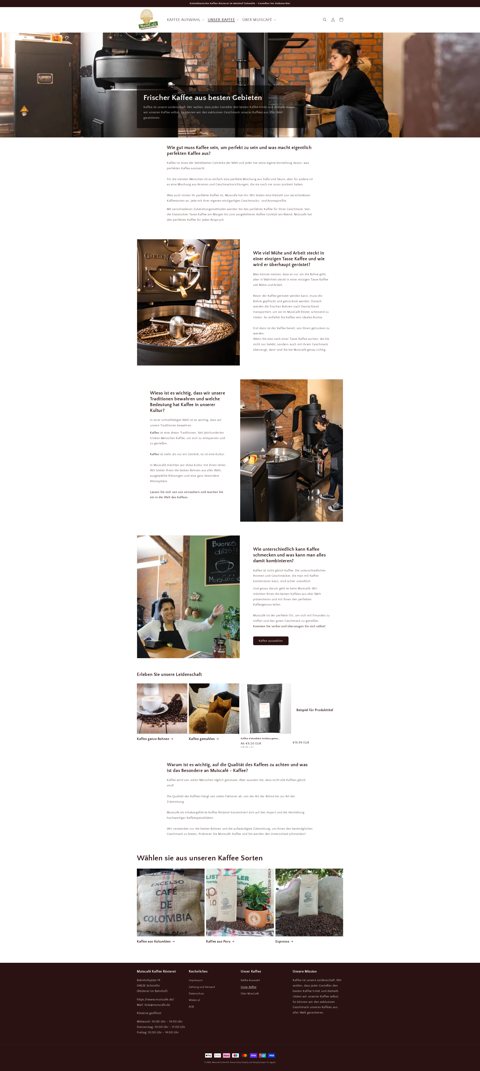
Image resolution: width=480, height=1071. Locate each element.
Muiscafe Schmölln (220, 1062)
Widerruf (194, 1000)
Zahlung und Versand (202, 987)
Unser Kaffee (248, 987)
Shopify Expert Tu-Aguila (264, 1062)
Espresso (282, 941)
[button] (185, 20)
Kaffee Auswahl (250, 980)
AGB (191, 1006)
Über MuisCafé (250, 993)
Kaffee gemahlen (202, 739)
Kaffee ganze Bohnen (153, 739)
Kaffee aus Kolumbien (154, 941)
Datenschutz (196, 993)
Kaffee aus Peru (218, 941)
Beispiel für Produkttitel (314, 710)
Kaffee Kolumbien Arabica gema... (260, 738)
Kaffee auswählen (271, 640)
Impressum (195, 980)
